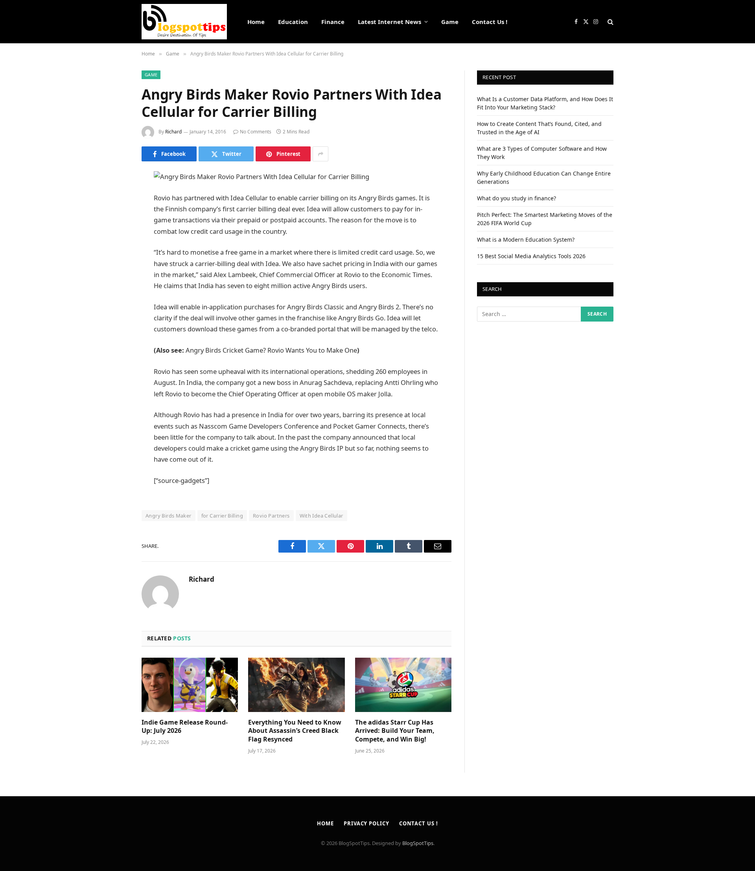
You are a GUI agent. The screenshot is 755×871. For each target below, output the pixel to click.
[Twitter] (114, 218)
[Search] (609, 22)
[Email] (114, 278)
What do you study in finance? (516, 198)
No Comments (255, 131)
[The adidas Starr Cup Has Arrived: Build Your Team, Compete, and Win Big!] (403, 685)
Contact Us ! (489, 22)
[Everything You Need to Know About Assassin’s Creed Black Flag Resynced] (296, 685)
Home (256, 22)
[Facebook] (114, 197)
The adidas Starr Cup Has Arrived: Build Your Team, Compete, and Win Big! (395, 731)
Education (293, 22)
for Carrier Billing (222, 515)
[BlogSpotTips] (184, 21)
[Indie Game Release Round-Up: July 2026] (190, 685)
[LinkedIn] (114, 238)
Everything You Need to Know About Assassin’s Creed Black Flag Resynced (294, 731)
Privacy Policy (366, 823)
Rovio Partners (271, 515)
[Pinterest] (114, 258)
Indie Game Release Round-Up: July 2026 (185, 726)
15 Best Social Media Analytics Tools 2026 (531, 256)
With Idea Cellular (321, 515)
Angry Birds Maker (168, 515)
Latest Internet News (389, 22)
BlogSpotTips (417, 843)
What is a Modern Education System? (526, 239)
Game (450, 22)
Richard (173, 131)
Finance (332, 22)
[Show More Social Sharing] (320, 153)
